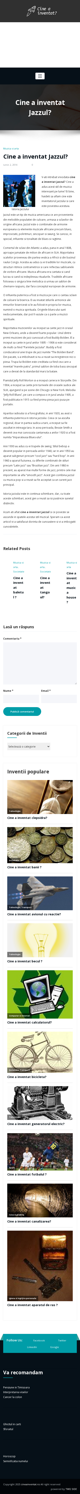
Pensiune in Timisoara (16, 1387)
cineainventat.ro (30, 1484)
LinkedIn (32, 1347)
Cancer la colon (12, 1397)
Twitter (62, 1340)
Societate (13, 571)
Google (54, 1347)
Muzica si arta (11, 148)
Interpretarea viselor (15, 1392)
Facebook (39, 1340)
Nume (8, 691)
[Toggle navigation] (40, 76)
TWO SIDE (71, 1489)
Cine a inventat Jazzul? (35, 156)
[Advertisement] (40, 44)
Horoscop (9, 1456)
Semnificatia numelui (15, 1461)
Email (46, 691)
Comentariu (12, 638)
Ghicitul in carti (12, 1424)
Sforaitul (8, 1429)
